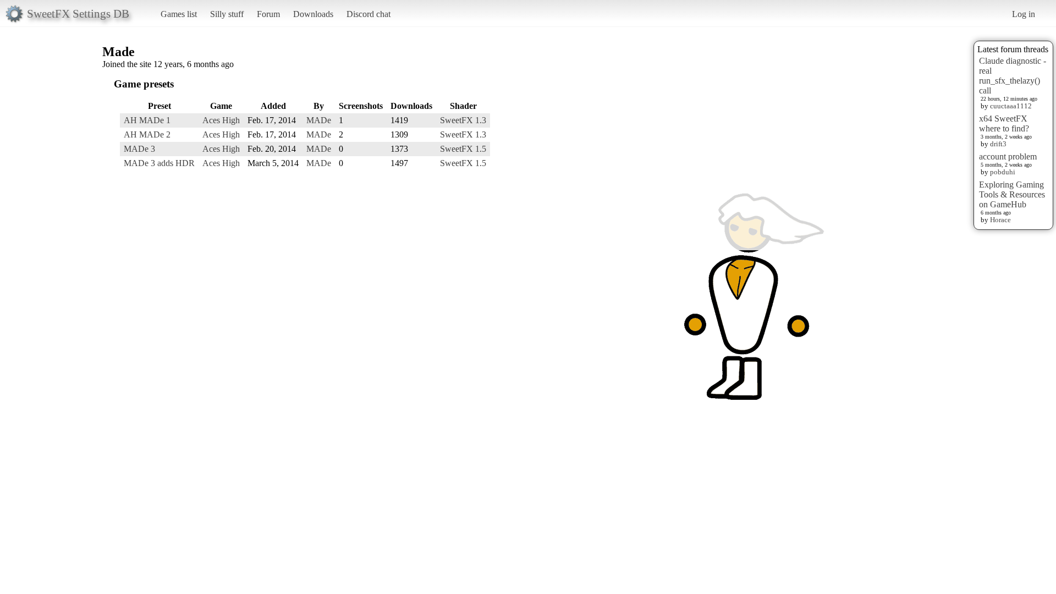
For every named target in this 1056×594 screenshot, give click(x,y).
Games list (179, 14)
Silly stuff (227, 14)
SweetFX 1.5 (463, 148)
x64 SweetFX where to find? (1004, 123)
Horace (1000, 220)
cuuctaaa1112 (1011, 106)
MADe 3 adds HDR (159, 163)
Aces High (221, 120)
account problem (1008, 156)
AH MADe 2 (147, 134)
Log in (1023, 14)
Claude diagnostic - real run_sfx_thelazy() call (1012, 75)
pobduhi (1002, 172)
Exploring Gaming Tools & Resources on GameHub (1012, 194)
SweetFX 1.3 (463, 120)
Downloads (313, 14)
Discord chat (368, 14)
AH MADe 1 (147, 120)
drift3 (998, 144)
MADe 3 (139, 148)
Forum (268, 14)
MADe (318, 120)
